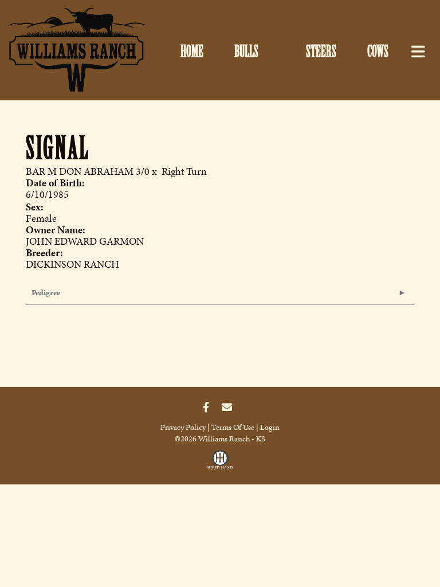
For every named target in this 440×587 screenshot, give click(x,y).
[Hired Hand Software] (220, 463)
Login (270, 427)
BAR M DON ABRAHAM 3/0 (88, 171)
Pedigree (46, 292)
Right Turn (184, 171)
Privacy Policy (183, 427)
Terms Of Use (232, 427)
